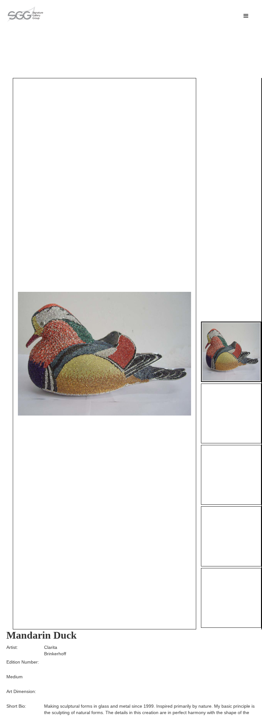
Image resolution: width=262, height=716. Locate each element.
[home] (25, 14)
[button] (246, 16)
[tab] (231, 352)
